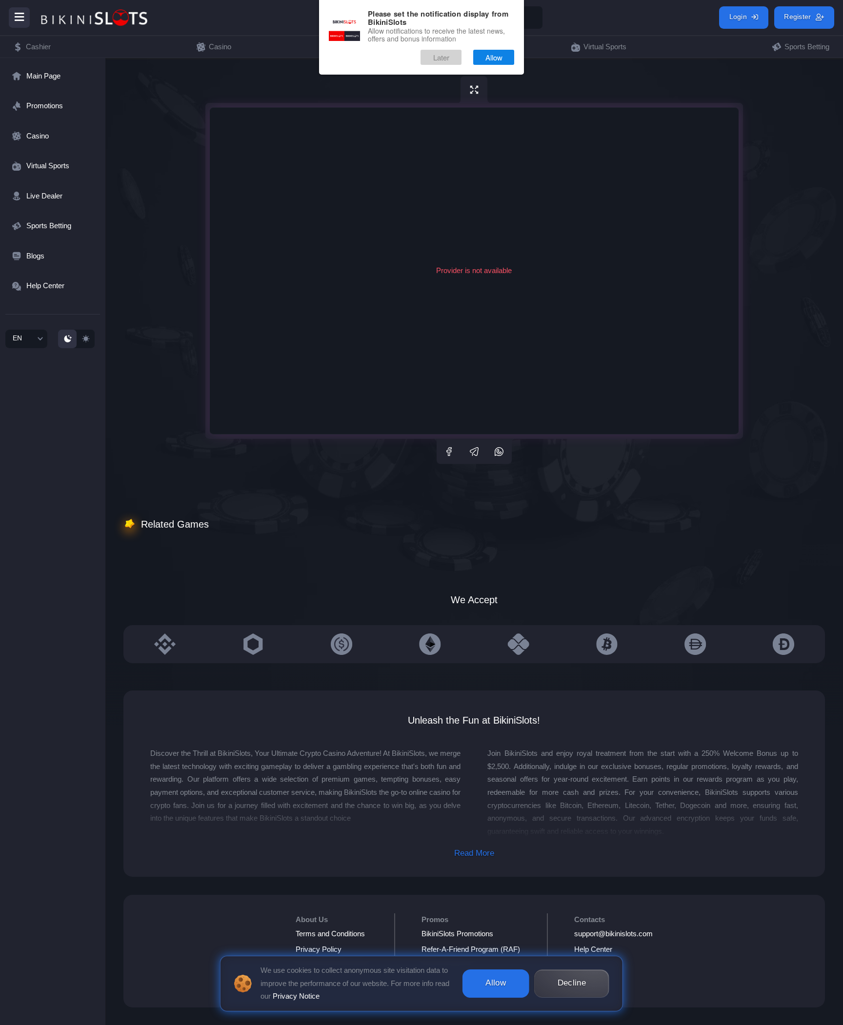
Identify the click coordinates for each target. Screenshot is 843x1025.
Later (441, 57)
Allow (493, 57)
